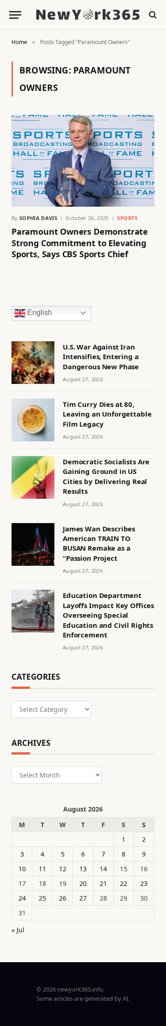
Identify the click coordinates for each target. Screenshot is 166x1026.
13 (83, 868)
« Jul (18, 929)
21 (103, 883)
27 (83, 898)
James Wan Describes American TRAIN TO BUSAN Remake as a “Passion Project (99, 543)
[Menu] (15, 15)
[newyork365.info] (87, 14)
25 (42, 898)
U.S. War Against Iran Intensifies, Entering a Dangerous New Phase (101, 356)
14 (103, 868)
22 (123, 883)
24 (22, 898)
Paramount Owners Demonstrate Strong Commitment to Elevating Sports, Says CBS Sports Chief (80, 242)
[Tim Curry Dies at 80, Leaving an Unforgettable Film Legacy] (33, 420)
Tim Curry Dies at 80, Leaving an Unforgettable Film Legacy (107, 414)
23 (144, 883)
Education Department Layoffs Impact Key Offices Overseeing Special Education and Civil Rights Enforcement (108, 615)
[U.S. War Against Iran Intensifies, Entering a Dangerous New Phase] (33, 362)
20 (83, 883)
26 (62, 898)
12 (62, 868)
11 (42, 868)
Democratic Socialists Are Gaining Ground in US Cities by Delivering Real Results (106, 476)
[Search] (152, 15)
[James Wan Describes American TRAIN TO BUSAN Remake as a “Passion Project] (33, 544)
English (38, 312)
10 (22, 868)
